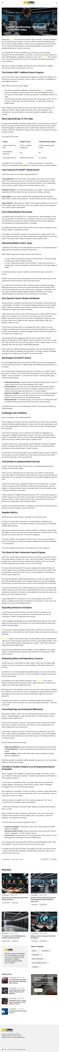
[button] (2, 3)
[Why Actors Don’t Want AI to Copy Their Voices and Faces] (15, 883)
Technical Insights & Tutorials (40, 963)
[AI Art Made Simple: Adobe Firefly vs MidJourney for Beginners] (5, 991)
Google (11, 39)
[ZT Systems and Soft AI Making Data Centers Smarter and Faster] (15, 922)
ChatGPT (44, 57)
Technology (53, 859)
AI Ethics (35, 950)
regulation (40, 681)
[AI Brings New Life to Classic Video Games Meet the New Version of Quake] (5, 1001)
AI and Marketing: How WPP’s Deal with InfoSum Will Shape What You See (18, 981)
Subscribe (38, 990)
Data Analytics (46, 950)
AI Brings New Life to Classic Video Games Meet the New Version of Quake (17, 1002)
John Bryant (13, 977)
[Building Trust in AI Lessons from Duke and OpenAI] (44, 922)
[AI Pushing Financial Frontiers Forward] (5, 1011)
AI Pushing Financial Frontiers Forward (18, 1011)
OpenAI (25, 163)
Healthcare (5, 639)
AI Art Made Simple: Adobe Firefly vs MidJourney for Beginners (17, 991)
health (43, 90)
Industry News (44, 859)
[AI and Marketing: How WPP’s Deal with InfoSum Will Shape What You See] (5, 980)
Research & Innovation (38, 958)
